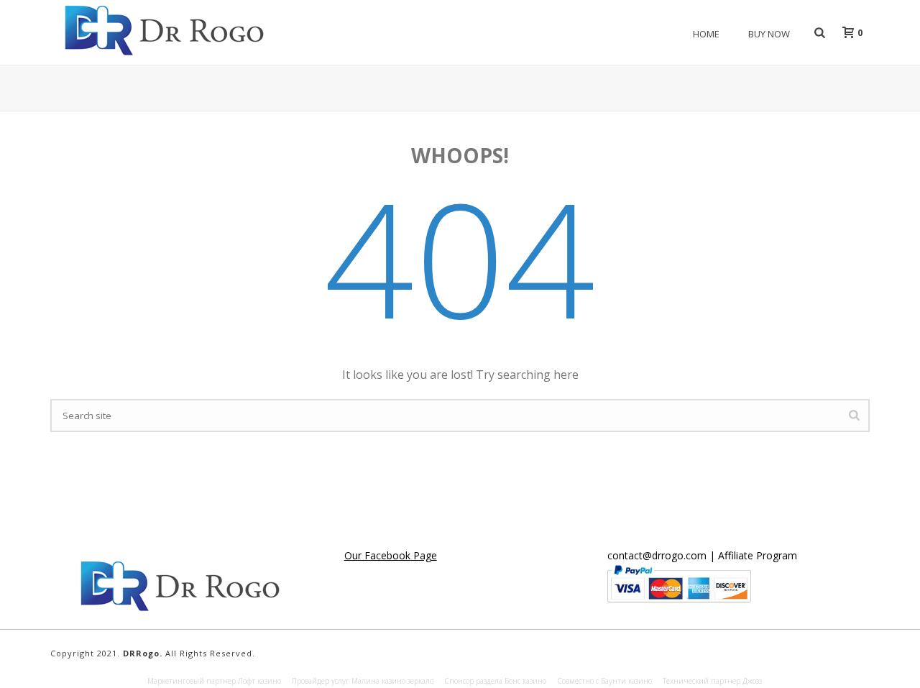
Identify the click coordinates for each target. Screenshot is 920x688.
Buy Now (769, 33)
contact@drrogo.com (657, 555)
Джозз (752, 681)
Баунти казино (626, 681)
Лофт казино (259, 681)
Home (706, 33)
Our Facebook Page (390, 555)
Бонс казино (525, 681)
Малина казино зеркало (392, 681)
